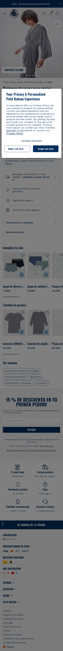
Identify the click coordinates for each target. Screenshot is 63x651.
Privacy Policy (15, 133)
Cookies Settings (31, 140)
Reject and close (15, 148)
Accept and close (45, 148)
